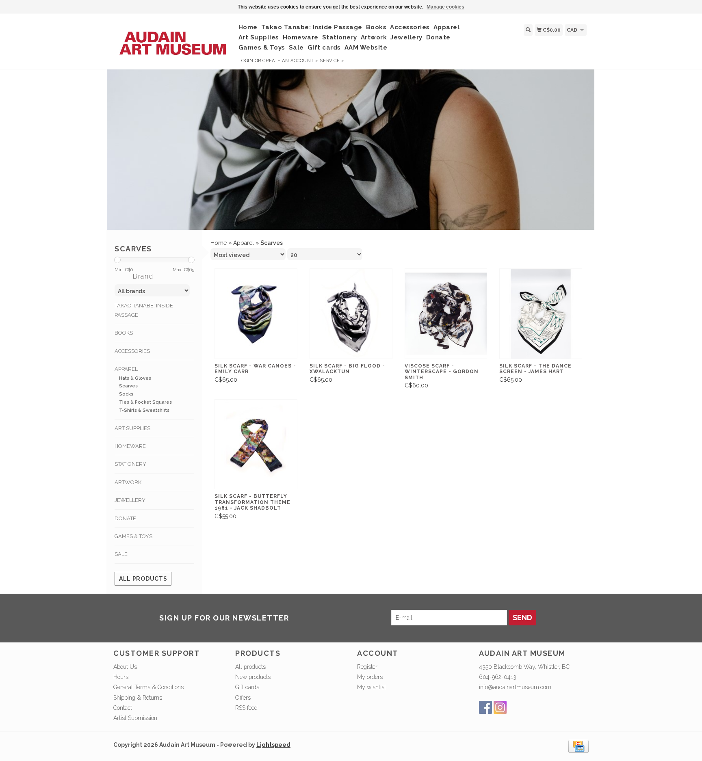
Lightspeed (273, 745)
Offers (243, 697)
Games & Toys (261, 47)
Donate (438, 37)
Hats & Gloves (135, 378)
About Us (125, 667)
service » (332, 60)
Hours (120, 677)
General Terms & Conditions (148, 687)
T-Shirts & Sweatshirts (144, 410)
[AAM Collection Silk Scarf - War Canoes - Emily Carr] (256, 314)
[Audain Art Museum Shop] (172, 39)
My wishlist (371, 687)
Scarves (128, 386)
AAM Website (366, 47)
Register (367, 667)
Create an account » (290, 60)
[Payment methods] (578, 746)
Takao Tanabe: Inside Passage (311, 27)
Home (248, 27)
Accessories (410, 27)
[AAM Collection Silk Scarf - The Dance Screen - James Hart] (541, 314)
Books (376, 27)
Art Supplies (258, 37)
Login (246, 60)
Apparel (446, 27)
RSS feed (246, 708)
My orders (370, 677)
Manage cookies (445, 7)
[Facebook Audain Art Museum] (485, 707)
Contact (122, 708)
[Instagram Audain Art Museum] (500, 707)
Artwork (374, 37)
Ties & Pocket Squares (145, 402)
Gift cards (324, 47)
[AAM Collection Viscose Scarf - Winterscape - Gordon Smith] (446, 314)
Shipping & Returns (137, 697)
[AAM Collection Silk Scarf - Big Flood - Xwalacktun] (351, 314)
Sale (296, 47)
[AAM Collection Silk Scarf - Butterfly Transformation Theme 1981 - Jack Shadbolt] (256, 444)
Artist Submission (135, 718)
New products (253, 677)
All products (143, 578)
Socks (126, 394)
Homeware (300, 37)
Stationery (339, 37)
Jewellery (406, 37)
